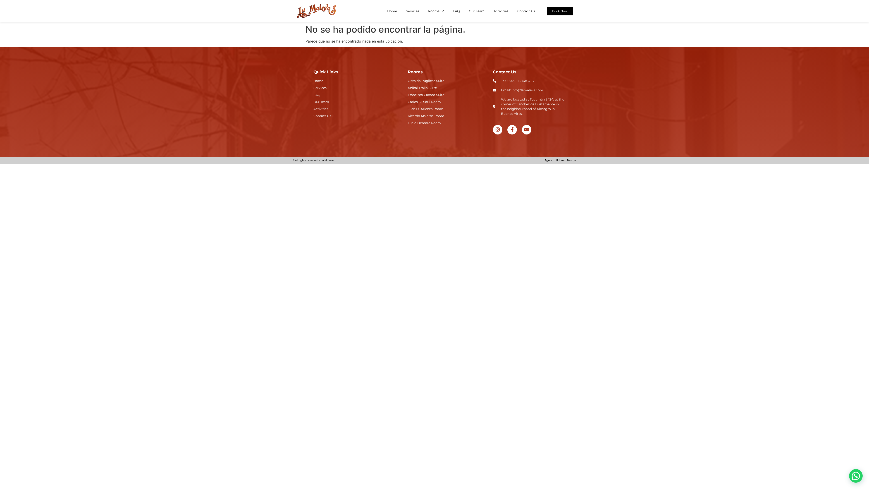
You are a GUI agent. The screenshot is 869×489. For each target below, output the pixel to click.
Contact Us (526, 11)
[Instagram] (497, 129)
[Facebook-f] (512, 129)
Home (392, 11)
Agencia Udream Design (560, 160)
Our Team (477, 11)
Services (412, 11)
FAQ (456, 11)
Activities (501, 11)
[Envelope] (526, 129)
